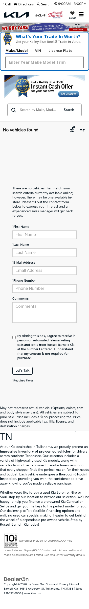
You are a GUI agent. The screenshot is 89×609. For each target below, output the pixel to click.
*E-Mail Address (23, 263)
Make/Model (16, 50)
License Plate (60, 50)
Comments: (20, 299)
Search (69, 110)
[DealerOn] (16, 579)
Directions (25, 4)
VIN (38, 50)
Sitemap (51, 584)
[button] (8, 4)
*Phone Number (24, 281)
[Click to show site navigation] (81, 14)
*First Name (20, 227)
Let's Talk (22, 371)
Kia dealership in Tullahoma (31, 447)
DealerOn (38, 584)
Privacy (63, 584)
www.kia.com (32, 593)
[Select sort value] (81, 130)
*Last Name (20, 245)
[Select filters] (72, 130)
